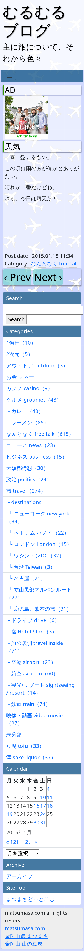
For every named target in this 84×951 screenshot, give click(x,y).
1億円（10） (21, 342)
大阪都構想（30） (27, 467)
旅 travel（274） (26, 490)
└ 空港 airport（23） (31, 662)
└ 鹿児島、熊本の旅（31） (39, 608)
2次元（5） (19, 353)
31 (43, 822)
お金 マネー (20, 376)
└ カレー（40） (25, 410)
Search (16, 319)
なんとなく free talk (55, 263)
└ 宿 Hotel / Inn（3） (31, 631)
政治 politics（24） (29, 479)
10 (43, 797)
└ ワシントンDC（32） (35, 555)
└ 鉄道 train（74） (28, 703)
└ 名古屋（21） (26, 578)
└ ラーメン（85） (27, 422)
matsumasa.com (25, 928)
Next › (48, 277)
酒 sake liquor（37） (31, 757)
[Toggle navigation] (10, 76)
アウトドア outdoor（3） (37, 365)
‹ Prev (17, 277)
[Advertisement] (27, 227)
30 (36, 822)
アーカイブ (19, 876)
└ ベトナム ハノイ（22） (37, 532)
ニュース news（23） (32, 445)
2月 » (31, 841)
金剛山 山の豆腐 (24, 943)
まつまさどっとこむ (30, 898)
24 (43, 814)
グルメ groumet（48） (34, 399)
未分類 (14, 734)
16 (36, 805)
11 (50, 797)
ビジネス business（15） (36, 456)
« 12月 (13, 841)
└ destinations (24, 502)
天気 (12, 146)
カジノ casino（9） (29, 388)
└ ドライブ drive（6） (33, 620)
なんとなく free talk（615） (40, 433)
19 (10, 814)
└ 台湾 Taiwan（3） (30, 566)
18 (50, 805)
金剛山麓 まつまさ (26, 935)
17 (43, 805)
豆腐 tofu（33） (25, 745)
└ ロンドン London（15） (39, 544)
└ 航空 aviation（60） (32, 673)
